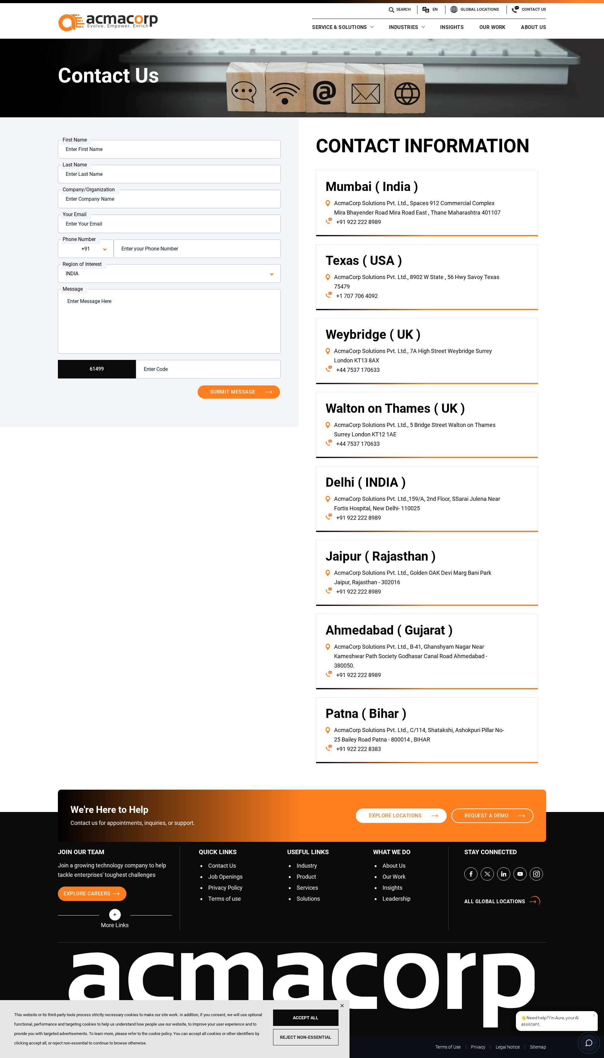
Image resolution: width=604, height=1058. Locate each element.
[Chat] (589, 1043)
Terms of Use (448, 1047)
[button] (115, 915)
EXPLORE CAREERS (87, 894)
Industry (307, 865)
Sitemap (538, 1047)
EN (435, 9)
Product (306, 876)
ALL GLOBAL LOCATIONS (494, 901)
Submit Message (232, 392)
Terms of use (224, 898)
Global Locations (480, 9)
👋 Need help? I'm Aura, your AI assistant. (558, 1020)
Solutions (308, 898)
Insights (452, 27)
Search (403, 9)
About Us (533, 27)
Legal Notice (508, 1047)
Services (307, 887)
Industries (403, 27)
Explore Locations (395, 816)
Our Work (492, 27)
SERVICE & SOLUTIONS (339, 27)
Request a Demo (486, 816)
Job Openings (225, 876)
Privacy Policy (225, 887)
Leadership (397, 898)
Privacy (478, 1047)
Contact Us (534, 9)
